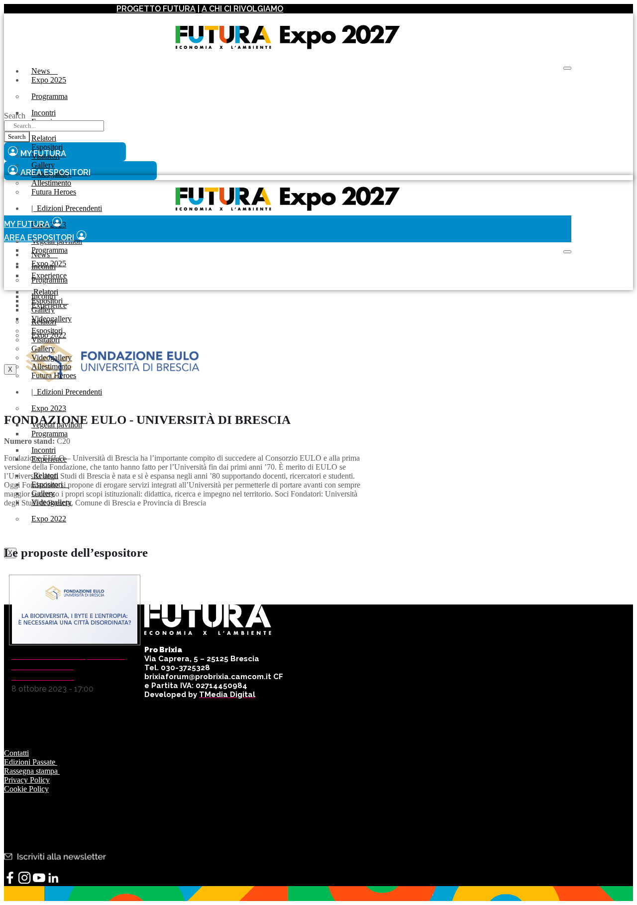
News (44, 71)
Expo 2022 (48, 518)
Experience (49, 305)
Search (14, 115)
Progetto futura (156, 8)
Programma (49, 96)
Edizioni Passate (30, 762)
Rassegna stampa (32, 771)
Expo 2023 (48, 408)
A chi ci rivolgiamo (242, 8)
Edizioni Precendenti (66, 208)
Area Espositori (39, 237)
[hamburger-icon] (567, 68)
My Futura (27, 224)
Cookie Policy (26, 789)
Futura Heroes (53, 192)
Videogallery (51, 502)
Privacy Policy (27, 780)
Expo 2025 (48, 80)
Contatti (16, 753)
